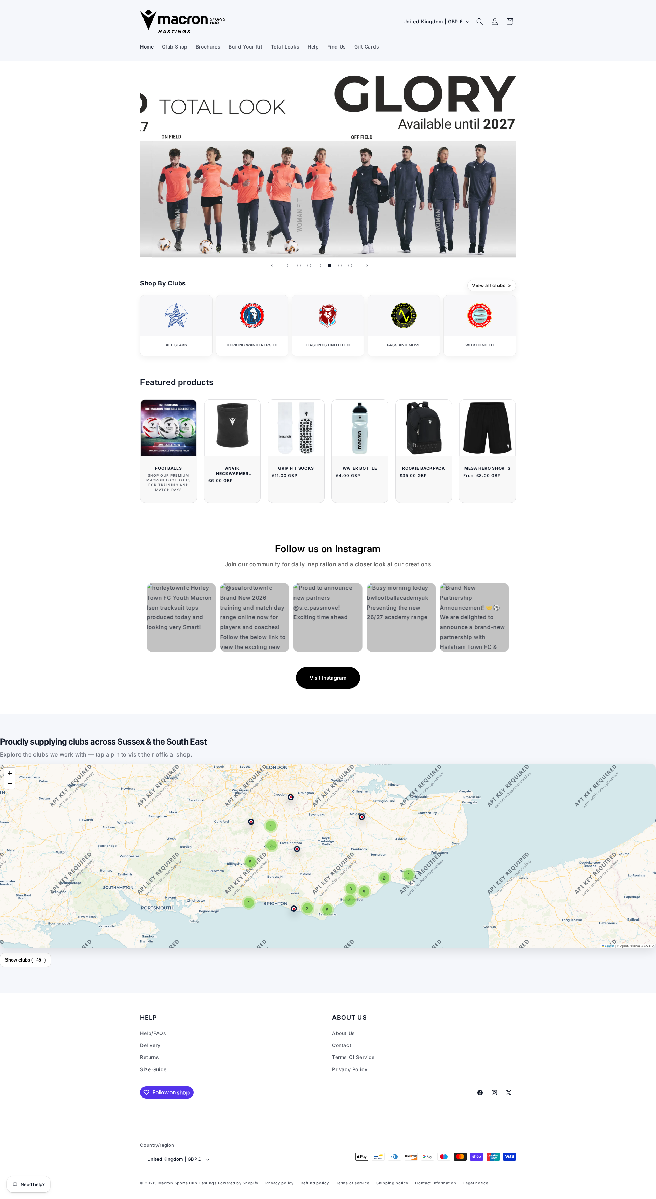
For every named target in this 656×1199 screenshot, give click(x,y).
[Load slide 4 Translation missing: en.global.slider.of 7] (319, 265)
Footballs (168, 468)
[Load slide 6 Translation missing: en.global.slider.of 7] (340, 265)
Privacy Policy (349, 1069)
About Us (343, 1033)
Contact (341, 1045)
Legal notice (475, 1183)
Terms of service (352, 1183)
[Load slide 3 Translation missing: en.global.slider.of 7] (309, 265)
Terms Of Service (353, 1057)
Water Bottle (360, 468)
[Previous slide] (271, 265)
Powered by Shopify (238, 1183)
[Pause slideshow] (384, 265)
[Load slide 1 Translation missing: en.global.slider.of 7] (289, 265)
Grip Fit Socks (296, 468)
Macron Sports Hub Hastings (187, 1183)
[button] (479, 21)
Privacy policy (279, 1183)
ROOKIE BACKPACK (423, 468)
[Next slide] (366, 265)
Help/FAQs (153, 1033)
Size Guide (153, 1069)
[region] (328, 856)
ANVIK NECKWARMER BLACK (232, 471)
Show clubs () (25, 960)
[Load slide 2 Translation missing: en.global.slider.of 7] (299, 265)
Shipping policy (392, 1183)
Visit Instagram (328, 678)
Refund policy (315, 1183)
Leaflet (609, 946)
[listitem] (176, 325)
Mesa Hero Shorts (487, 468)
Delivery (150, 1045)
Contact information (435, 1183)
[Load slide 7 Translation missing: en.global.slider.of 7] (350, 265)
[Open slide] (328, 163)
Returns (149, 1057)
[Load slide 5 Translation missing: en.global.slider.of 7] (330, 265)
